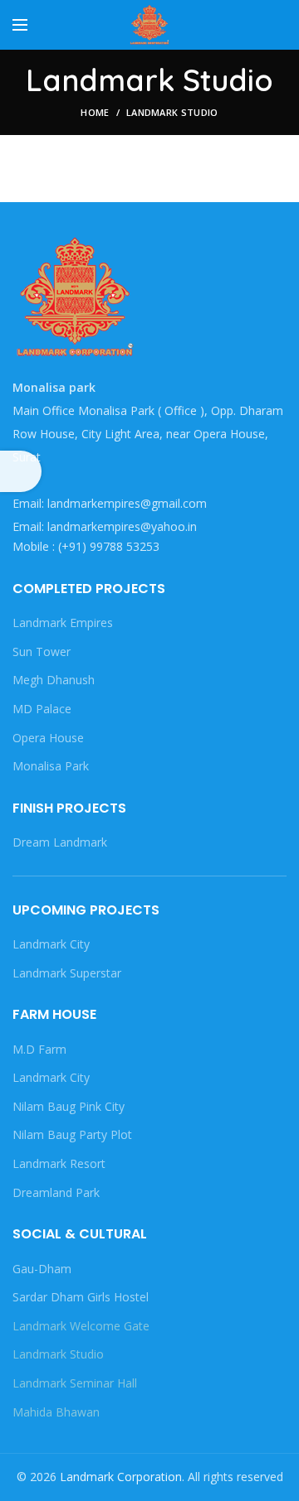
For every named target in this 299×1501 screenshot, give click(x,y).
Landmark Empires (62, 622)
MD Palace (41, 709)
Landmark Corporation (121, 1476)
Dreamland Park (56, 1192)
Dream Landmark (59, 842)
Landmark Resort (58, 1163)
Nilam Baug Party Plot (72, 1134)
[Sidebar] (21, 471)
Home (95, 112)
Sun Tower (41, 651)
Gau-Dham (41, 1269)
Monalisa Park (50, 766)
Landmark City (51, 944)
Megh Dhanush (53, 680)
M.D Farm (39, 1049)
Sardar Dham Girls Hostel (80, 1297)
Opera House (48, 738)
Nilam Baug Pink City (68, 1106)
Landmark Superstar (66, 973)
